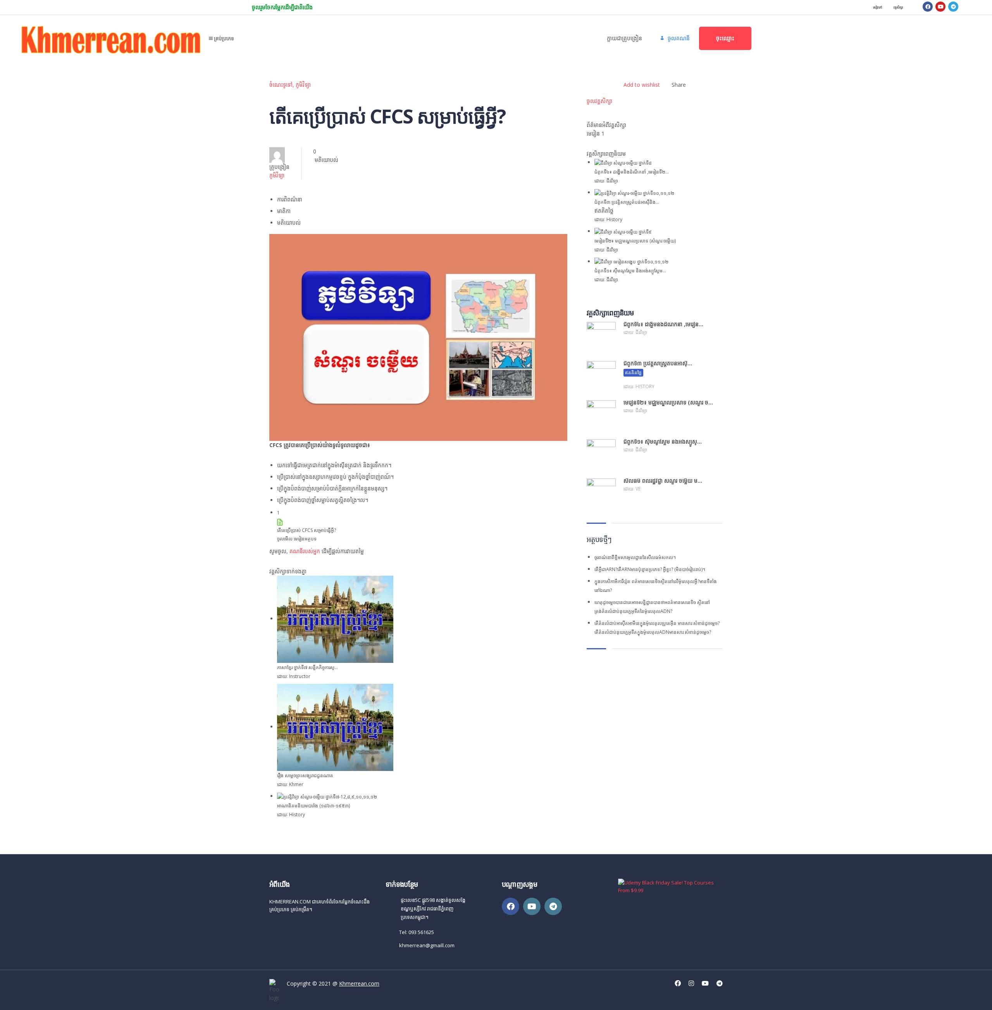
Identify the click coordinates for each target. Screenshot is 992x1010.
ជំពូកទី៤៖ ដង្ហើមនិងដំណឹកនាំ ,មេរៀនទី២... (631, 172)
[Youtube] (940, 7)
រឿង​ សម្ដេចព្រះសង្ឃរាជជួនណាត (305, 775)
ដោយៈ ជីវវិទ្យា (606, 180)
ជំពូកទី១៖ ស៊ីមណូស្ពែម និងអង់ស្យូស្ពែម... (630, 270)
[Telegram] (953, 7)
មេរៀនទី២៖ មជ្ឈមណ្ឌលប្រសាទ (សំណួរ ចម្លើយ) (635, 240)
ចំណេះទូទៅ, (282, 84)
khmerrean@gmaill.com (427, 945)
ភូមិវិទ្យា (303, 84)
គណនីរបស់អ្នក (304, 551)
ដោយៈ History (291, 814)
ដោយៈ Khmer (290, 784)
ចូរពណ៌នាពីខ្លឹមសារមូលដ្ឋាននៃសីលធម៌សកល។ (635, 557)
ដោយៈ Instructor (293, 676)
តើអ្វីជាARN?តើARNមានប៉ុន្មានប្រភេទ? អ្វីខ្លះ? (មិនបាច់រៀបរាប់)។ (649, 569)
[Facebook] (928, 7)
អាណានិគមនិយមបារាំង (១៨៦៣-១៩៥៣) (313, 805)
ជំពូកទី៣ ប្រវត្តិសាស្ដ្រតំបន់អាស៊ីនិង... (626, 202)
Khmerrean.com (359, 983)
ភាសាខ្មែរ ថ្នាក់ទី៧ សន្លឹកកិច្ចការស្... (307, 667)
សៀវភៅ (877, 7)
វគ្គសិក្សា (898, 7)
